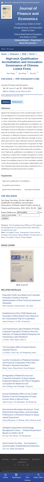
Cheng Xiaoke (19, 306)
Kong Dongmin (29, 368)
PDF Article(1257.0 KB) (27, 79)
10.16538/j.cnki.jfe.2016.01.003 (18, 91)
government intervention (11, 189)
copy (39, 208)
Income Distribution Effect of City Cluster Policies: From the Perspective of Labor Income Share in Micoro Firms (19, 396)
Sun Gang (11, 73)
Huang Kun (26, 321)
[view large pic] (22, 266)
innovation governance (11, 185)
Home (4, 54)
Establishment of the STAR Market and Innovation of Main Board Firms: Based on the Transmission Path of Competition (20, 316)
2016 (24, 54)
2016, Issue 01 (22, 285)
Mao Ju (23, 340)
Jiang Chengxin (8, 321)
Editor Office (38, 477)
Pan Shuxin (13, 436)
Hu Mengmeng (25, 436)
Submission (24, 459)
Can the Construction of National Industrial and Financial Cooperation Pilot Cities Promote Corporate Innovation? (20, 362)
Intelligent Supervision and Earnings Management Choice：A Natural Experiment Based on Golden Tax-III (21, 430)
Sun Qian (29, 306)
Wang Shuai (17, 368)
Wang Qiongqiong (17, 449)
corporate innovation (32, 189)
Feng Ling (15, 352)
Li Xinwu (5, 340)
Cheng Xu (29, 386)
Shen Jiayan (14, 340)
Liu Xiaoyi (6, 352)
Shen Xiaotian (7, 306)
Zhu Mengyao (19, 402)
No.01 (32, 54)
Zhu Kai (33, 73)
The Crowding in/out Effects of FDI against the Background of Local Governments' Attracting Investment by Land (21, 227)
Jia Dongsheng (25, 352)
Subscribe (36, 459)
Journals (8, 2)
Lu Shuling (20, 420)
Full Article (6, 79)
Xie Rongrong (31, 402)
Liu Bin (18, 321)
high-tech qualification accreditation (16, 181)
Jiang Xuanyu (7, 402)
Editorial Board (22, 40)
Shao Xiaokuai (30, 420)
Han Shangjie (19, 386)
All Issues (10, 49)
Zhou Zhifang (7, 386)
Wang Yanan (7, 368)
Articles (14, 459)
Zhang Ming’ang (8, 420)
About (3, 49)
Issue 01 (12, 88)
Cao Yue (5, 449)
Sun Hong (22, 73)
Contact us (22, 462)
